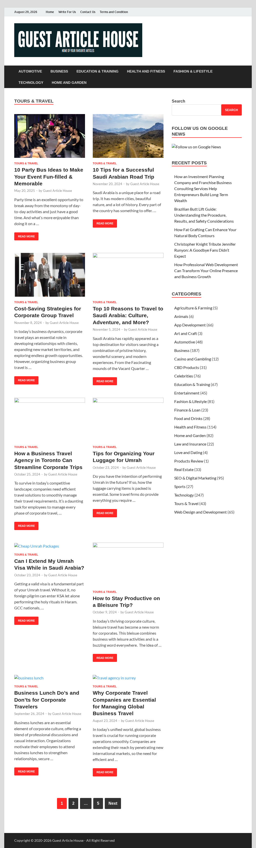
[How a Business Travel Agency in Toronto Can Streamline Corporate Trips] (49, 420)
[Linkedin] (239, 12)
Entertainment (187, 392)
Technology (30, 83)
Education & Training (97, 71)
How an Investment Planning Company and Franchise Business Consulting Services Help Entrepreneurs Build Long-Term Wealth (203, 188)
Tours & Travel (26, 163)
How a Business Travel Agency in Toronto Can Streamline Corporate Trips (48, 460)
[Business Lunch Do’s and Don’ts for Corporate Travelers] (49, 677)
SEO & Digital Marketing (195, 478)
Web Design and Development (200, 512)
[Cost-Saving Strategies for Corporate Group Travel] (49, 275)
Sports (180, 486)
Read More (24, 235)
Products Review (188, 461)
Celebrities (183, 375)
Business (59, 71)
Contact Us (87, 12)
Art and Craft (185, 333)
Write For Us (67, 12)
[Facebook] (218, 12)
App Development (190, 324)
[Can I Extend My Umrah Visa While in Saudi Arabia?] (49, 546)
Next (112, 803)
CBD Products (186, 367)
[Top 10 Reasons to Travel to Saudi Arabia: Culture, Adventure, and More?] (128, 275)
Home (50, 12)
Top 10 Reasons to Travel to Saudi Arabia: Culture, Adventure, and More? (128, 315)
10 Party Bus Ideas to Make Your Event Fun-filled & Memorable (48, 176)
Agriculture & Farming (193, 307)
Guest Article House (57, 191)
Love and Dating (188, 452)
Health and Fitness (146, 71)
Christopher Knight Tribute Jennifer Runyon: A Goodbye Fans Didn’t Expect (205, 250)
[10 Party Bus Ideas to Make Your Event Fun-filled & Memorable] (49, 136)
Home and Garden (69, 83)
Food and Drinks (188, 418)
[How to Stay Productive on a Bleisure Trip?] (128, 564)
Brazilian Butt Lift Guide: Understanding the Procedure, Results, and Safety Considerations (204, 215)
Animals (181, 316)
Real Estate (184, 469)
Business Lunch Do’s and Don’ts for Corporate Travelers (46, 699)
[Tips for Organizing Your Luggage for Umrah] (128, 420)
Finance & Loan (187, 409)
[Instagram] (232, 12)
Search (178, 101)
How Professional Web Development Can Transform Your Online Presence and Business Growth (206, 270)
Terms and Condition (114, 12)
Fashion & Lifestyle (193, 71)
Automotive (30, 71)
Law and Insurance (190, 444)
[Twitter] (225, 12)
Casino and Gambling (192, 358)
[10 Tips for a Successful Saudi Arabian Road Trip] (128, 136)
